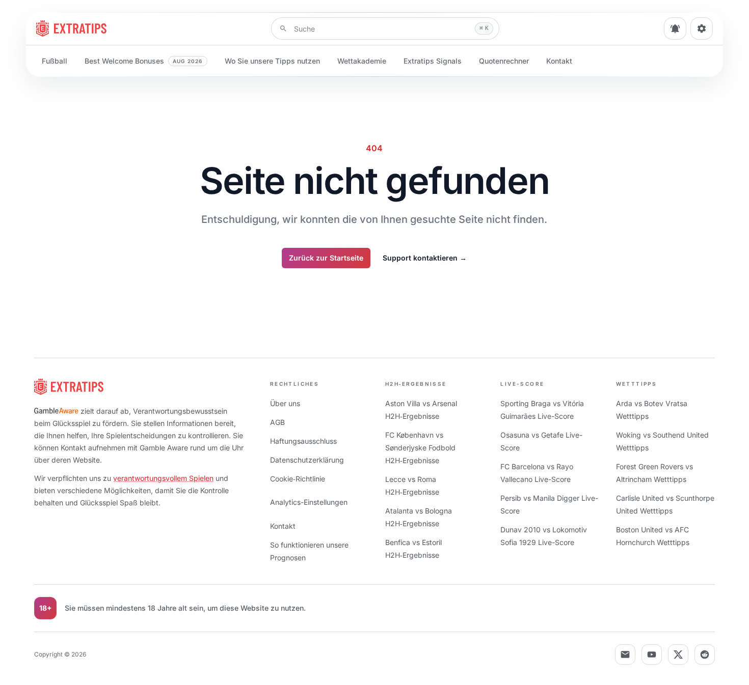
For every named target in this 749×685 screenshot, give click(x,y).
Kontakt (559, 60)
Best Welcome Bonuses (144, 60)
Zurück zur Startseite (326, 257)
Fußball (54, 60)
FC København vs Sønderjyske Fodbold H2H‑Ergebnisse (420, 448)
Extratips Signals (433, 60)
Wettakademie (361, 60)
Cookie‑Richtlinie (297, 478)
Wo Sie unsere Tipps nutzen (272, 60)
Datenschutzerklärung (307, 459)
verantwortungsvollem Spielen (163, 478)
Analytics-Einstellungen (308, 502)
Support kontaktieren (425, 257)
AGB (277, 422)
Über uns (285, 403)
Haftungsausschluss (303, 441)
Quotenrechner (504, 60)
